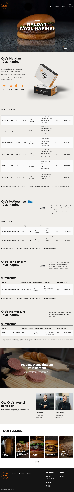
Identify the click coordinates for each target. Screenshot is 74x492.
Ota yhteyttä (71, 6)
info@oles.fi (48, 479)
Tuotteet (56, 6)
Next (38, 462)
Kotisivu (50, 6)
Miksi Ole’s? (63, 6)
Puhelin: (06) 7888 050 (50, 478)
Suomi (70, 4)
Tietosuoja (61, 474)
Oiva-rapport (62, 476)
